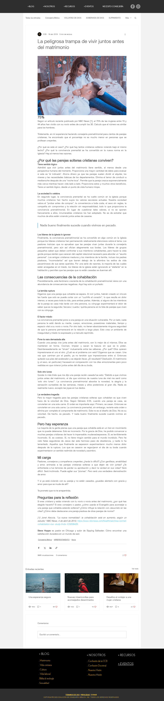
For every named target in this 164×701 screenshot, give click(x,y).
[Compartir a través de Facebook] (39, 548)
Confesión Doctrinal (97, 666)
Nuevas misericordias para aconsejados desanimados (81, 598)
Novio (74, 540)
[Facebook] (133, 6)
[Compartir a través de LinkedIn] (50, 548)
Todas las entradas (33, 18)
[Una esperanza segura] (43, 583)
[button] (135, 18)
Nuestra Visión (94, 670)
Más (127, 18)
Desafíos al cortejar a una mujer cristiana (118, 598)
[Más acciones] (125, 34)
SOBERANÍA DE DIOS (95, 18)
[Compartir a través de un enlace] (56, 548)
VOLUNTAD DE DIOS (72, 18)
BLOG (45, 653)
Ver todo (135, 569)
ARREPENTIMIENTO (62, 540)
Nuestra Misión (95, 675)
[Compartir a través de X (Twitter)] (44, 548)
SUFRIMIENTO (115, 18)
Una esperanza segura (40, 597)
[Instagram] (138, 6)
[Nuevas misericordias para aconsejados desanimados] (82, 583)
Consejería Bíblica (52, 18)
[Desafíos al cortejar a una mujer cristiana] (121, 583)
